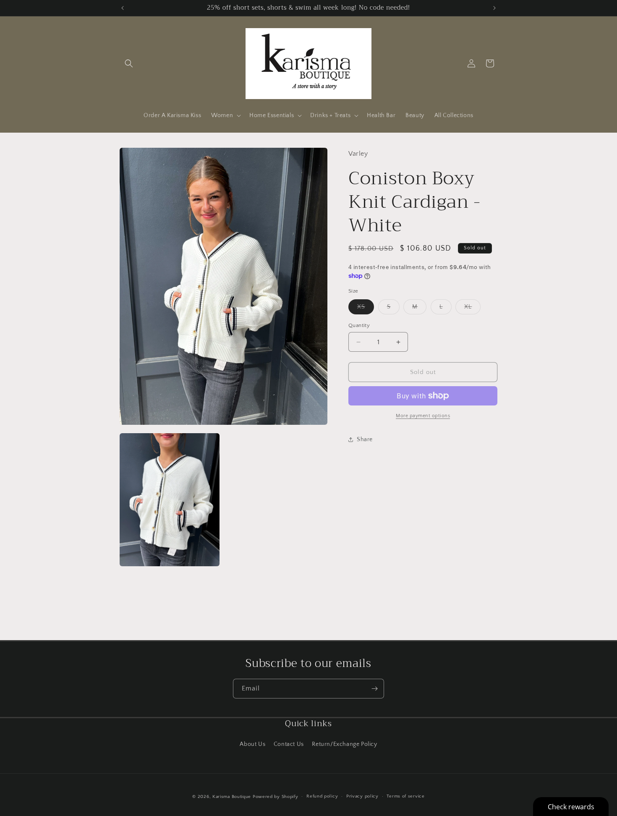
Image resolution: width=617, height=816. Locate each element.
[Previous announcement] (122, 8)
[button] (129, 63)
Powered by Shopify (275, 796)
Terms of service (405, 796)
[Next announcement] (494, 8)
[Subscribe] (374, 688)
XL (472, 308)
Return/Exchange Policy (344, 744)
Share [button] (365, 439)
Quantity (359, 325)
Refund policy (322, 796)
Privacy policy (362, 796)
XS (365, 308)
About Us (252, 744)
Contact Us (289, 744)
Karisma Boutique (231, 796)
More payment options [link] (423, 415)
